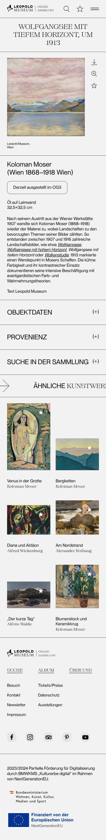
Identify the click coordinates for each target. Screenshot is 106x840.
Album (46, 670)
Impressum (16, 714)
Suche (15, 670)
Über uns (80, 670)
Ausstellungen (50, 705)
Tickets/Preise (50, 685)
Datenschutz (48, 695)
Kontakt (13, 695)
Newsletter (16, 705)
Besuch (13, 685)
